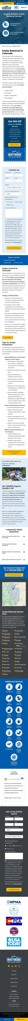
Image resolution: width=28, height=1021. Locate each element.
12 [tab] (26, 805)
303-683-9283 (15, 570)
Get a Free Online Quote (14, 575)
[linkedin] (12, 966)
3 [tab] (6, 805)
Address (7, 185)
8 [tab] (17, 805)
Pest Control (9, 202)
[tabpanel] (14, 788)
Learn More (7, 337)
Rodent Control (18, 202)
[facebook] (9, 966)
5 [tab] (10, 805)
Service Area (7, 262)
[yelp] (19, 966)
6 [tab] (13, 805)
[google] (16, 966)
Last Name (17, 172)
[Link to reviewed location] (14, 779)
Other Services (18, 262)
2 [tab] (4, 805)
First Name (7, 172)
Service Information (9, 260)
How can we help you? (10, 208)
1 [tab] (2, 805)
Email (15, 178)
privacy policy (18, 242)
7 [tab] (15, 805)
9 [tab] (19, 805)
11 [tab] (23, 805)
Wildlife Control (10, 205)
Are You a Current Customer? (12, 191)
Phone (6, 178)
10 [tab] (21, 805)
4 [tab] (8, 805)
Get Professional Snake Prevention (14, 452)
